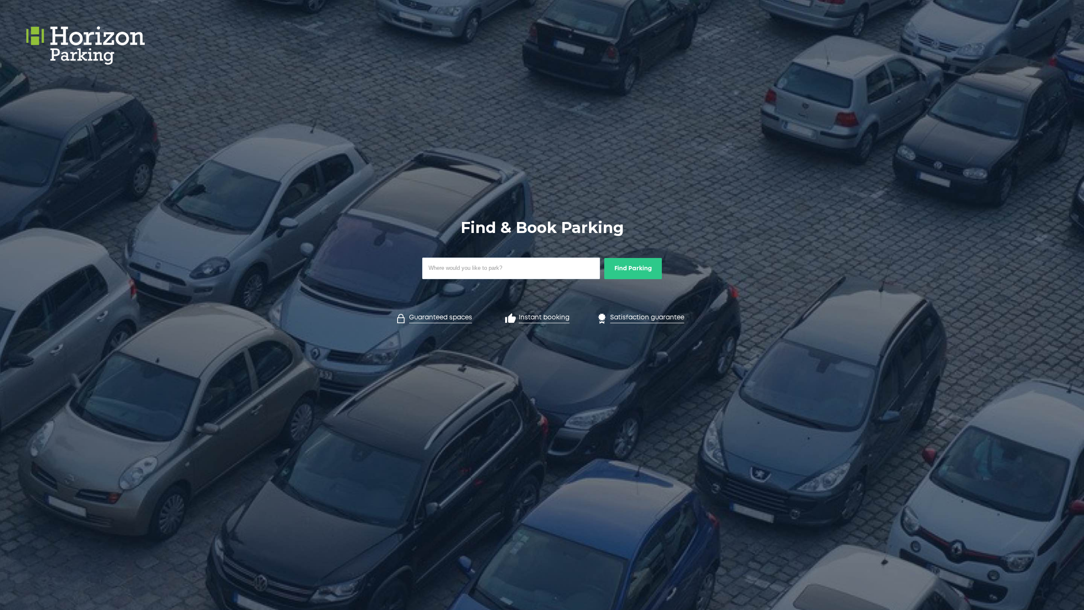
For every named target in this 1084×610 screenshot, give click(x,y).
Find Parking (633, 268)
